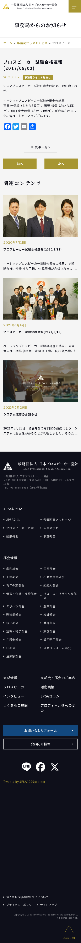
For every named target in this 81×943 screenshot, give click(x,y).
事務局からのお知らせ (32, 43)
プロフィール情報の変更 (57, 708)
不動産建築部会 (54, 577)
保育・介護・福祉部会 (21, 594)
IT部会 (11, 648)
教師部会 (49, 614)
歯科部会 (12, 569)
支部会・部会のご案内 (57, 677)
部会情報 (10, 557)
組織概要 (12, 536)
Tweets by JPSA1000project (24, 781)
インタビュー (13, 696)
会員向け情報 (40, 744)
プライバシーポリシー (20, 905)
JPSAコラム (50, 696)
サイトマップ (48, 905)
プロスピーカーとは (20, 528)
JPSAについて (14, 508)
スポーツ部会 (15, 606)
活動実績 (47, 686)
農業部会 (49, 606)
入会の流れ (51, 528)
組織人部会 (51, 585)
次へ (61, 164)
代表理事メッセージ (57, 519)
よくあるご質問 (15, 705)
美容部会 (49, 623)
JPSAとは (13, 519)
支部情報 (10, 677)
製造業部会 (14, 614)
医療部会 (49, 569)
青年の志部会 (15, 585)
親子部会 (12, 623)
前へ (20, 164)
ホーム (7, 43)
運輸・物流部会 (17, 631)
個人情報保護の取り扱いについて (27, 897)
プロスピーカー (15, 686)
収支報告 (49, 536)
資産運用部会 (52, 639)
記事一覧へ (41, 147)
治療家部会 (14, 656)
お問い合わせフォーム (40, 730)
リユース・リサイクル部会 (60, 596)
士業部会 (12, 577)
